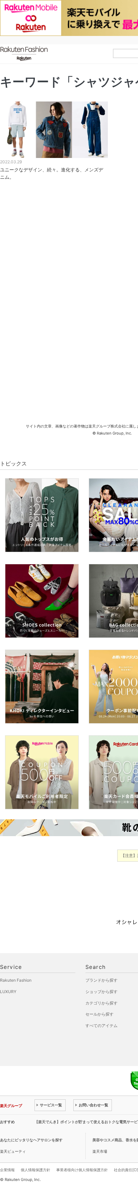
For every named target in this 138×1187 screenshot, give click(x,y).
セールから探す (99, 1014)
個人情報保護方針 (35, 1170)
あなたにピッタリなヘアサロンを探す (31, 1140)
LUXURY (8, 991)
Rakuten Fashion (52, 53)
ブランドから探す (101, 980)
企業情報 (7, 1170)
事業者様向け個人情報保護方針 (82, 1170)
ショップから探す (101, 991)
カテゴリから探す (101, 1003)
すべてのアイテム (101, 1025)
